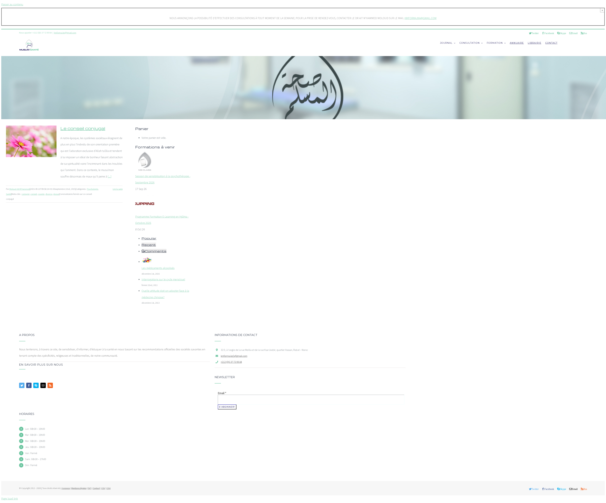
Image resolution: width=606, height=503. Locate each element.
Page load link (9, 498)
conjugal (25, 194)
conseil (33, 194)
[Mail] (43, 385)
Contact (96, 488)
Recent (149, 245)
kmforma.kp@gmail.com (65, 32)
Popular (149, 238)
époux (56, 194)
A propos (66, 488)
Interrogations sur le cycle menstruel (163, 279)
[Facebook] (29, 385)
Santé (8, 194)
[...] (109, 176)
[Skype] (36, 385)
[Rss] (50, 385)
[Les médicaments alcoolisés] (147, 261)
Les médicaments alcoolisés (158, 268)
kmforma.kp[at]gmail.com (234, 355)
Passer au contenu (12, 4)
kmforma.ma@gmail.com (420, 18)
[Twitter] (21, 385)
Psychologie (92, 189)
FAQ (89, 488)
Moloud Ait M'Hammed (19, 189)
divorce (48, 194)
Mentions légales (78, 488)
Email (222, 393)
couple (41, 194)
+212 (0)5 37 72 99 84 (231, 361)
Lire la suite (118, 189)
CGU (109, 488)
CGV (103, 488)
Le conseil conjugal (82, 128)
